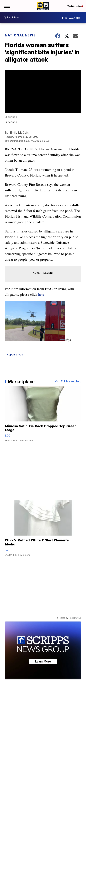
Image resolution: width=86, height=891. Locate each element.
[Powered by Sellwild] (75, 617)
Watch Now (74, 6)
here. (41, 294)
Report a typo (15, 354)
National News (20, 35)
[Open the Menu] (6, 6)
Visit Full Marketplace (68, 381)
